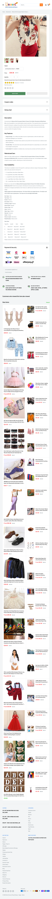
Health (29, 812)
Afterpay (4, 846)
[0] (48, 5)
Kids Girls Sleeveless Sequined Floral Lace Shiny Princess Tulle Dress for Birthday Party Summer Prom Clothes (42, 429)
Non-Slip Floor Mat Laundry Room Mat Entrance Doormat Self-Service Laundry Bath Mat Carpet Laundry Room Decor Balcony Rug (41, 307)
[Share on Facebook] (5, 88)
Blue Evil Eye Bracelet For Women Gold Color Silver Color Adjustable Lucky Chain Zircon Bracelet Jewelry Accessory (42, 742)
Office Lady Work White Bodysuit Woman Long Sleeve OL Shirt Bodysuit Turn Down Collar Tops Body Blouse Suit (14, 672)
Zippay (4, 850)
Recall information (7, 883)
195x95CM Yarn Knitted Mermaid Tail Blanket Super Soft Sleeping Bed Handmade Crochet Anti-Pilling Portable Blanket (13, 482)
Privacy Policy (6, 880)
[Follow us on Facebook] (3, 891)
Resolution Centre (7, 866)
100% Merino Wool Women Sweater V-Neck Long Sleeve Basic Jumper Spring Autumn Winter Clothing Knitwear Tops (42, 414)
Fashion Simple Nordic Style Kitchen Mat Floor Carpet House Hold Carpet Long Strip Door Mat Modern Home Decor (42, 399)
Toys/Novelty (31, 826)
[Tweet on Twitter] (10, 88)
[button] (37, 93)
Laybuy (4, 856)
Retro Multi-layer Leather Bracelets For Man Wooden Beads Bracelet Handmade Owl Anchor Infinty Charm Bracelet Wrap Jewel (13, 451)
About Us (5, 872)
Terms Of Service (6, 878)
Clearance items (31, 810)
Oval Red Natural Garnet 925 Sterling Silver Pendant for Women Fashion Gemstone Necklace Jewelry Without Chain (41, 788)
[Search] (41, 4)
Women (30, 814)
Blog (4, 868)
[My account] (45, 5)
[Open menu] (3, 4)
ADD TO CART (15, 93)
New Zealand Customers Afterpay (10, 848)
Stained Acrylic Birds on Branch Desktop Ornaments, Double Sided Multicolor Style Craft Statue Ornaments (14, 642)
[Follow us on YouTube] (11, 891)
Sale (29, 831)
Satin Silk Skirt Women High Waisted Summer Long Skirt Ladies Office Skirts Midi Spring (14, 520)
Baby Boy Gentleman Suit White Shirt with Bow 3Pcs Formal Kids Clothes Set (14, 360)
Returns (4, 876)
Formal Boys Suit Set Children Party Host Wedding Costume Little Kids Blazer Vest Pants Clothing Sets (42, 353)
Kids (29, 820)
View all (48, 302)
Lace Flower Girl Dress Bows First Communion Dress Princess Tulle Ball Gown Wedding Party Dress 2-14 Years (41, 696)
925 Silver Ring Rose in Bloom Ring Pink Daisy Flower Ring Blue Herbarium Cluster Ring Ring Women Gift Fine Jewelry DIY (42, 543)
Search (4, 837)
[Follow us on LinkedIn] (13, 891)
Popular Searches (6, 870)
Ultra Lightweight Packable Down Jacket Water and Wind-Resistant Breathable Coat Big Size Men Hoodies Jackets (42, 589)
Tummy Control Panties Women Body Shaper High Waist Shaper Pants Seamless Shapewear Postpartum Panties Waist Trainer (42, 620)
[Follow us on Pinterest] (8, 891)
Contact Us (5, 860)
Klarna (4, 841)
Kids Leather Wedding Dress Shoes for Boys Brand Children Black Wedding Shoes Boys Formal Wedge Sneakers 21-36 (13, 550)
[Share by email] (13, 88)
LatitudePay (5, 858)
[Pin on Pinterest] (8, 88)
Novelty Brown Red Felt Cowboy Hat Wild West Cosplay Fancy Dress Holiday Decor (42, 528)
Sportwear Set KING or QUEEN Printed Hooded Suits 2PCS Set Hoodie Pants (42, 666)
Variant (6, 65)
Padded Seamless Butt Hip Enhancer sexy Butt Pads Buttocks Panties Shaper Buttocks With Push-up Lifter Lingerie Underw (42, 323)
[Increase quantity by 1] (17, 77)
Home (4, 11)
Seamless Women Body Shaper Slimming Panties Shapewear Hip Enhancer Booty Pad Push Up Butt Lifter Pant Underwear (42, 635)
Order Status (5, 864)
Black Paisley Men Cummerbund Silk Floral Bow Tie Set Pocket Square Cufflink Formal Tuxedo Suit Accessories (42, 460)
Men (29, 816)
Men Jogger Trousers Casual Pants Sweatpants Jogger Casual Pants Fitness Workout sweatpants (42, 773)
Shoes (29, 818)
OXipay (4, 854)
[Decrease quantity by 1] (10, 77)
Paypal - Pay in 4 (6, 843)
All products (8, 11)
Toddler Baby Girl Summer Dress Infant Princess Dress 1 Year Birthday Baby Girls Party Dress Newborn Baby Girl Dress (42, 681)
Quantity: (7, 77)
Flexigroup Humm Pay (7, 852)
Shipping (4, 874)
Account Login (6, 862)
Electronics (30, 824)
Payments (5, 839)
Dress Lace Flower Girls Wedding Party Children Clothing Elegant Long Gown (12, 734)
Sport (29, 829)
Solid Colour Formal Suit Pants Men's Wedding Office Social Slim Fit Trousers (42, 475)
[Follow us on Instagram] (6, 891)
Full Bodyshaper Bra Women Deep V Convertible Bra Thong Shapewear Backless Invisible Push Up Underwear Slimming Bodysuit (13, 329)
